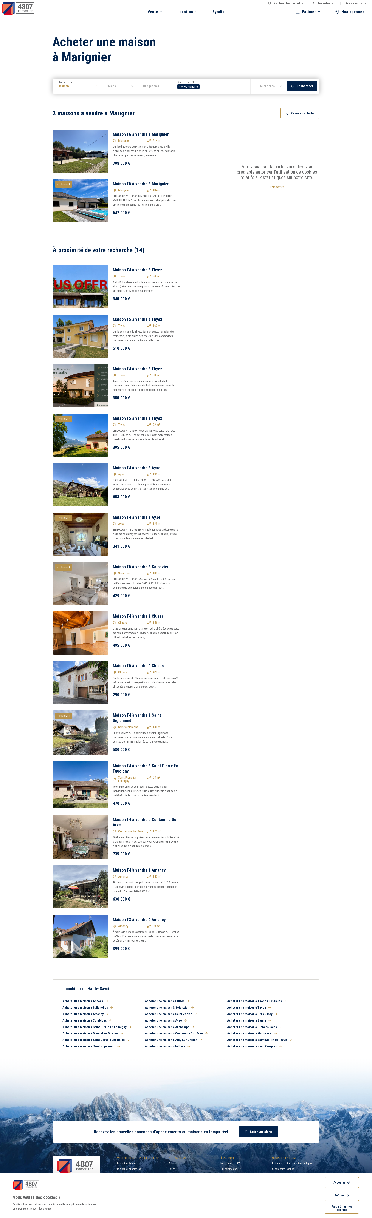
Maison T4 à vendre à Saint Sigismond (137, 718)
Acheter (173, 1163)
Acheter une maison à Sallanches (85, 1008)
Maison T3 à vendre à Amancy (139, 919)
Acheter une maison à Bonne (246, 1020)
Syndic (218, 11)
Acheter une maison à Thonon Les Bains (254, 1001)
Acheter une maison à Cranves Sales (252, 1027)
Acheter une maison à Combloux (84, 1020)
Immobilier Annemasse (129, 1168)
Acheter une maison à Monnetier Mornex (90, 1033)
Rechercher (305, 86)
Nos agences (352, 11)
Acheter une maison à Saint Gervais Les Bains (93, 1040)
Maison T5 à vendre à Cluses (138, 665)
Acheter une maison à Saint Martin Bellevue (257, 1040)
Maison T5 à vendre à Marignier (141, 183)
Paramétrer (277, 187)
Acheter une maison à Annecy (82, 1001)
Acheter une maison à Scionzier (167, 1008)
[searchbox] (202, 86)
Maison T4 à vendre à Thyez (137, 269)
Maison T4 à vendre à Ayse (136, 467)
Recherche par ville (288, 3)
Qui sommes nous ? (230, 1168)
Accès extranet (356, 3)
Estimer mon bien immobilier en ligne (292, 1163)
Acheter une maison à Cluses (164, 1001)
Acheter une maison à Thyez (246, 1008)
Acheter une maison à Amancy (83, 1014)
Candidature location (283, 1168)
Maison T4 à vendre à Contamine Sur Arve (145, 822)
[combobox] (211, 86)
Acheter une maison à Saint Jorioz (168, 1014)
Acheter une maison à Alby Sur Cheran (171, 1040)
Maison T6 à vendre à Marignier (141, 134)
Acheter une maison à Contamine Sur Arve (174, 1033)
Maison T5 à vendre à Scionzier (141, 566)
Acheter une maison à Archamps (167, 1027)
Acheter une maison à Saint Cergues (252, 1046)
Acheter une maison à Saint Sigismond (88, 1046)
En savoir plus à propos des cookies (32, 1208)
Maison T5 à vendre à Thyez (137, 319)
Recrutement (327, 3)
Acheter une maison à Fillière (165, 1046)
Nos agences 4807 (230, 1163)
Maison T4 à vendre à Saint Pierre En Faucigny (145, 768)
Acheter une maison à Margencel (249, 1033)
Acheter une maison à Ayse (163, 1020)
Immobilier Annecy (126, 1163)
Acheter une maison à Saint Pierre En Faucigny (94, 1027)
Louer (172, 1168)
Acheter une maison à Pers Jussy (250, 1014)
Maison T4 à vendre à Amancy (139, 870)
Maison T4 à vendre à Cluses (138, 616)
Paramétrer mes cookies (342, 1208)
